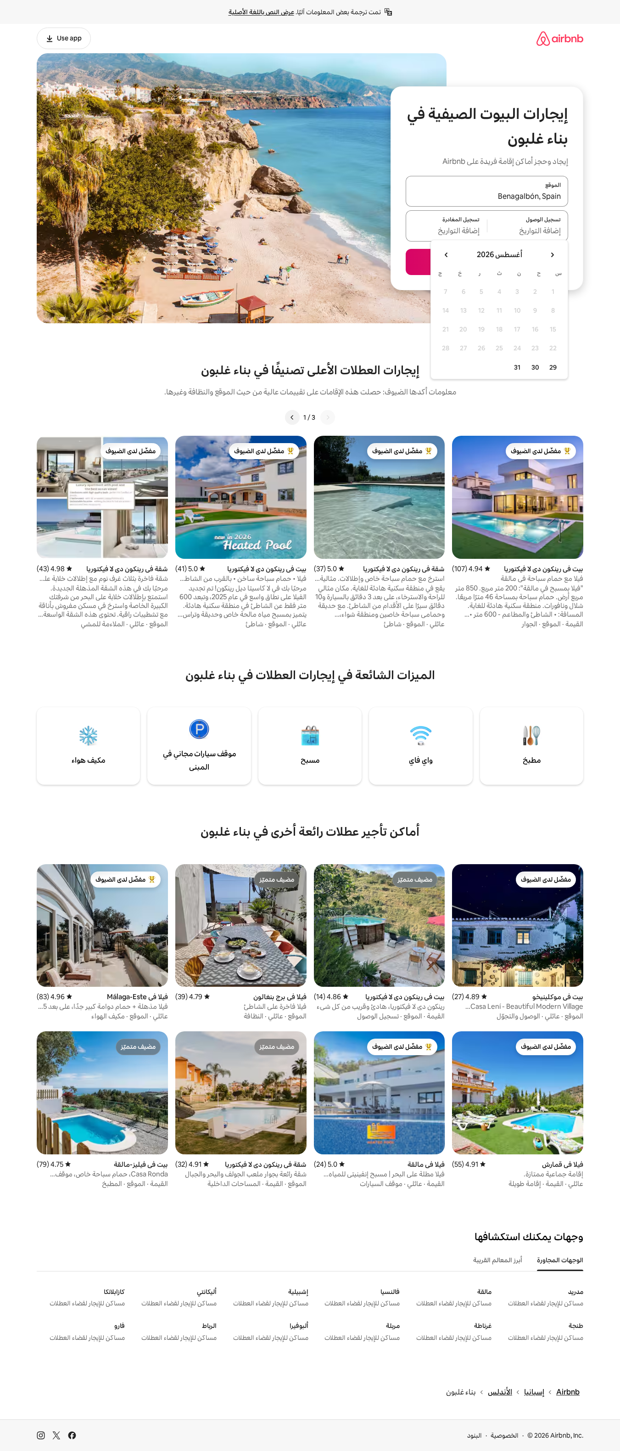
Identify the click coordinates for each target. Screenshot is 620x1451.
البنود (474, 1435)
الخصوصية (505, 1435)
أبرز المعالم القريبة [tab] (497, 1260)
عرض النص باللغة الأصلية (261, 12)
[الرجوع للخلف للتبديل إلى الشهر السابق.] (552, 255)
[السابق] (327, 417)
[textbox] (528, 231)
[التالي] (292, 417)
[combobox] (487, 196)
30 (535, 367)
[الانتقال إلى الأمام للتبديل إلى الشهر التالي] (446, 255)
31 (517, 367)
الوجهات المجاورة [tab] (560, 1260)
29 (553, 367)
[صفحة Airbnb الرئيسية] (559, 38)
